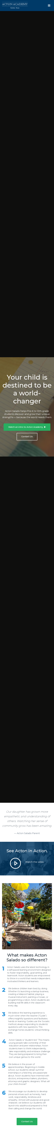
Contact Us (27, 436)
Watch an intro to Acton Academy (25, 427)
